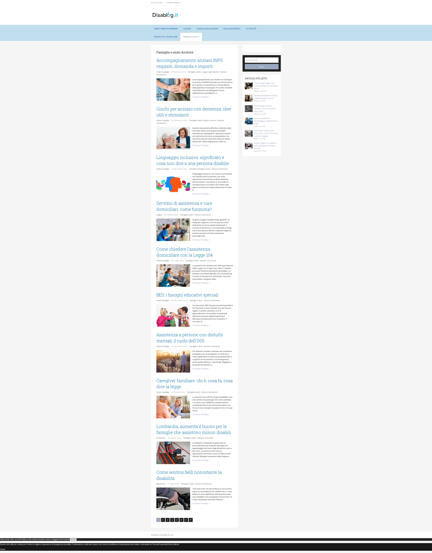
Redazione (160, 438)
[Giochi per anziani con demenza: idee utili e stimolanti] (173, 138)
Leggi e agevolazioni (207, 29)
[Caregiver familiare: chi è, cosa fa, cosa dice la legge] (173, 407)
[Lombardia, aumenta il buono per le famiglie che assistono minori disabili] (173, 453)
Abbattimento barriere (166, 29)
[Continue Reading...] (200, 97)
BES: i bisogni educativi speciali (187, 295)
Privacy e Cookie (157, 2)
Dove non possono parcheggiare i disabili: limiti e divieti (266, 121)
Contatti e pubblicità (173, 2)
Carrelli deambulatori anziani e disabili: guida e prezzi (265, 97)
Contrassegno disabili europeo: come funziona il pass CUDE (265, 108)
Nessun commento (220, 169)
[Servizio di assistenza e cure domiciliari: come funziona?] (173, 229)
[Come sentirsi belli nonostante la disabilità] (173, 499)
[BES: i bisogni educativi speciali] (173, 315)
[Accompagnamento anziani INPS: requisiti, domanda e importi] (173, 89)
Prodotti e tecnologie (166, 37)
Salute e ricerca (231, 29)
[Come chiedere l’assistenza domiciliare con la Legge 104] (173, 275)
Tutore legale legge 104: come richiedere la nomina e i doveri (266, 86)
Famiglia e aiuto (191, 37)
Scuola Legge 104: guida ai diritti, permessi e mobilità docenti (265, 146)
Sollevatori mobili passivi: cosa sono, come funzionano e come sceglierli (266, 133)
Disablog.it (155, 535)
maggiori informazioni (60, 539)
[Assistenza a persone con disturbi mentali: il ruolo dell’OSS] (173, 361)
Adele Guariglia (162, 72)
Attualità (251, 29)
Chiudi (2, 549)
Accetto (73, 539)
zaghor (159, 215)
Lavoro (187, 29)
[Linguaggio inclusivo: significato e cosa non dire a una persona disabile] (173, 184)
